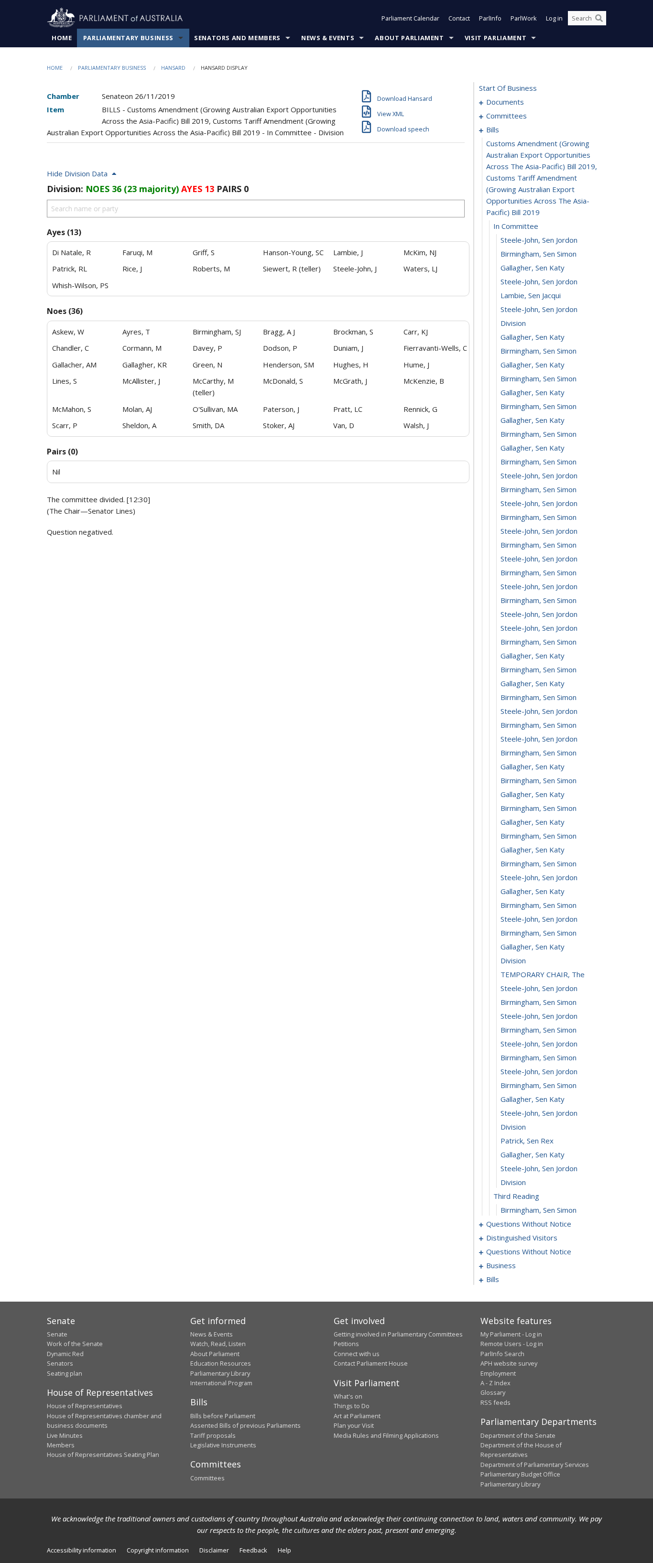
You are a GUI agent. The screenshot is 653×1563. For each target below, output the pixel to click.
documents (505, 102)
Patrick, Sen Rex (527, 1140)
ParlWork (524, 18)
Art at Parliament (357, 1416)
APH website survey (508, 1363)
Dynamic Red (65, 1353)
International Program (221, 1383)
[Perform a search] (599, 18)
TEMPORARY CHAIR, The (543, 974)
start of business (508, 88)
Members (61, 1445)
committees (506, 115)
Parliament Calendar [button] (410, 18)
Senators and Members (237, 37)
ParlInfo (490, 18)
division (513, 323)
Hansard (173, 67)
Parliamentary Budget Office (520, 1474)
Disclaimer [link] (214, 1550)
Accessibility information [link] (81, 1550)
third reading (516, 1196)
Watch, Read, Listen (218, 1343)
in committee (515, 226)
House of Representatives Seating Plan (103, 1454)
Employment (498, 1373)
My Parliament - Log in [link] (511, 1334)
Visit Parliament (495, 37)
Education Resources (220, 1363)
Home (62, 37)
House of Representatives (84, 1405)
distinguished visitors (521, 1237)
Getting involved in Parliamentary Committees (398, 1334)
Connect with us (357, 1353)
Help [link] (284, 1550)
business (501, 1265)
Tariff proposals (213, 1435)
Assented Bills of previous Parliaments (245, 1425)
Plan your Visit (354, 1425)
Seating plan (64, 1373)
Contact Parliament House (371, 1363)
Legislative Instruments (223, 1445)
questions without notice (528, 1224)
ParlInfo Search (502, 1353)
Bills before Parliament (222, 1416)
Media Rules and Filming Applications (386, 1435)
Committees (207, 1478)
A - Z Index (495, 1383)
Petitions (346, 1343)
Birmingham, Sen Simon (539, 254)
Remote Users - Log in (511, 1343)
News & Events (327, 37)
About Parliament (409, 37)
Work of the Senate (75, 1343)
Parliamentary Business (128, 37)
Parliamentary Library (220, 1373)
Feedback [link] (253, 1550)
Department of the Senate (517, 1435)
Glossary (492, 1392)
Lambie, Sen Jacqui (531, 295)
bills (492, 129)
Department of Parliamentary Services (534, 1464)
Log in (554, 18)
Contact (459, 18)
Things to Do (352, 1405)
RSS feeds (495, 1402)
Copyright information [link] (158, 1550)
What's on (348, 1396)
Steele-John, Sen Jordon (539, 240)
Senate (57, 1334)
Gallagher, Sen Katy (533, 267)
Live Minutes (65, 1435)
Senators (60, 1363)
